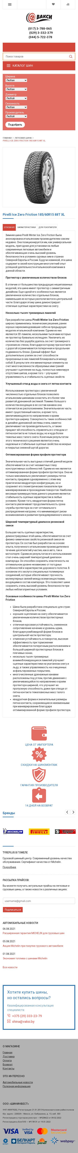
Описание (9, 227)
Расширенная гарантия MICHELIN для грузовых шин (33, 933)
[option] (13, 832)
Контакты (8, 1068)
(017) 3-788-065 (40, 28)
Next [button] (73, 812)
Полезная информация (16, 1086)
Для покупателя (47, 227)
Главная (7, 1052)
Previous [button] (67, 812)
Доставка (9, 1056)
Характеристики (26, 227)
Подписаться (13, 909)
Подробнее (9, 867)
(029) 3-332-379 (41, 33)
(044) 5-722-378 (40, 37)
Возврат (8, 1064)
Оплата (7, 1060)
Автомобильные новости (18, 1082)
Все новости (10, 967)
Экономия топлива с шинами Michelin (25, 958)
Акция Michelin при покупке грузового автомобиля (33, 945)
